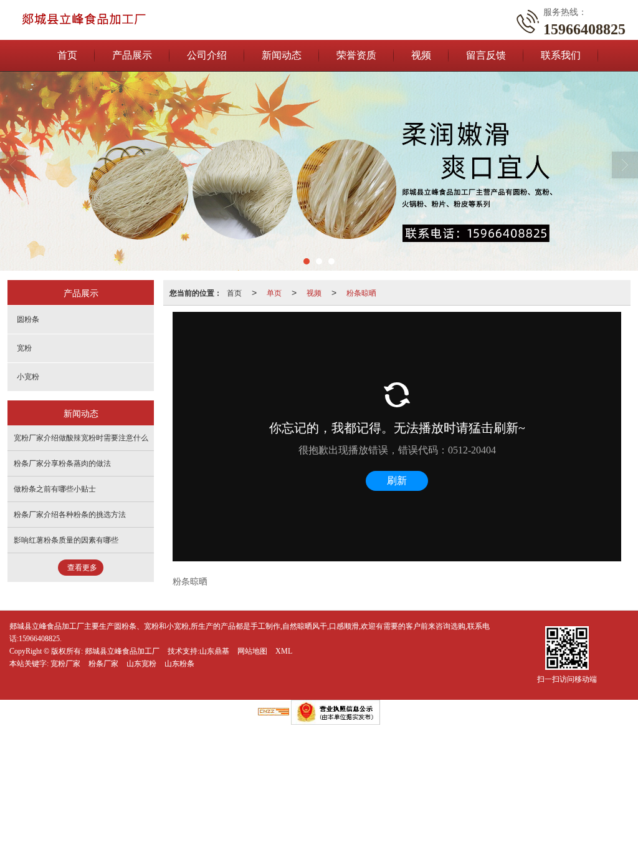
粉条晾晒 (361, 292)
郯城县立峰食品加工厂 (122, 651)
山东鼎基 (214, 651)
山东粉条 (179, 663)
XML (283, 651)
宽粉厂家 (65, 663)
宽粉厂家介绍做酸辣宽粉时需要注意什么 (81, 437)
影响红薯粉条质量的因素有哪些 (66, 540)
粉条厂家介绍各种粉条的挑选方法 (70, 514)
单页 (274, 292)
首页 (67, 55)
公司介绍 (207, 55)
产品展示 (132, 55)
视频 (421, 55)
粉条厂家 (103, 663)
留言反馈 (486, 55)
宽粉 (24, 348)
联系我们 (561, 55)
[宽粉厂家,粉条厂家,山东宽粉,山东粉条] (319, 171)
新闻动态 (282, 55)
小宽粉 (28, 376)
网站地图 (252, 651)
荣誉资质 (356, 55)
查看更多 (82, 567)
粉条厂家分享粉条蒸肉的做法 (62, 463)
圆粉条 (28, 319)
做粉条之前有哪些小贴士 (55, 489)
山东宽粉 (141, 663)
